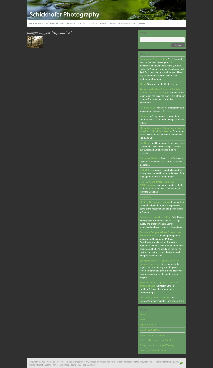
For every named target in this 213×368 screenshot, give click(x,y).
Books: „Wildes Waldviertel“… (154, 350)
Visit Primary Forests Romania (154, 297)
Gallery (82, 23)
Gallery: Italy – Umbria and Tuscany (157, 345)
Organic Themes (51, 365)
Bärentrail (144, 116)
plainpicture (145, 197)
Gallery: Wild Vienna (149, 330)
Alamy (143, 84)
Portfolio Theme (35, 365)
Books (93, 23)
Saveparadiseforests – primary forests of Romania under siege (159, 262)
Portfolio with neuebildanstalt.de (155, 217)
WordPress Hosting (68, 365)
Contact (142, 23)
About (103, 23)
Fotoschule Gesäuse (150, 158)
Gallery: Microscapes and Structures (157, 340)
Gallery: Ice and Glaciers (152, 335)
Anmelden (91, 365)
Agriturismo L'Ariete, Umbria (153, 59)
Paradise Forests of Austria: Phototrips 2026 (52, 23)
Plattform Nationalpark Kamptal (155, 202)
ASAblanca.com (147, 107)
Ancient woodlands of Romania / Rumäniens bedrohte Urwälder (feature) (161, 91)
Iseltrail (143, 170)
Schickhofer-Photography (106, 10)
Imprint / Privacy (148, 324)
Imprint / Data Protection (122, 23)
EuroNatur (144, 143)
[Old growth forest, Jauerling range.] (35, 47)
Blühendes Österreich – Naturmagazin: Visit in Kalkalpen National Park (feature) (162, 130)
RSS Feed (82, 365)
